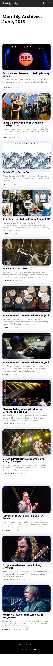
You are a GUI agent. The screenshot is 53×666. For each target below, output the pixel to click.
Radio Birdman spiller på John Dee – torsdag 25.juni (23, 124)
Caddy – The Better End (16, 172)
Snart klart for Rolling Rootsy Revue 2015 (26, 219)
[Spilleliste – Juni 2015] (26, 252)
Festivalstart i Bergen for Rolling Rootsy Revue (25, 74)
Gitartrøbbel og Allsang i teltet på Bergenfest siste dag (22, 410)
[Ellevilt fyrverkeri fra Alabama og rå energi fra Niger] (26, 442)
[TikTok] (26, 649)
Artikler (5, 233)
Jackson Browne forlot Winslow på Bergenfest (22, 616)
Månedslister (7, 280)
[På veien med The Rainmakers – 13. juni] (26, 299)
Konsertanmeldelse (9, 423)
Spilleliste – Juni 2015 (14, 268)
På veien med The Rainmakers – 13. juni (25, 315)
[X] (30, 649)
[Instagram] (22, 649)
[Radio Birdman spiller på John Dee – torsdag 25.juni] (26, 106)
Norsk (4, 184)
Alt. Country (6, 629)
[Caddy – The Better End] (26, 156)
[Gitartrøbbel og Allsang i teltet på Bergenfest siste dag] (26, 393)
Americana (6, 87)
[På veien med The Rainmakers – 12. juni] (26, 346)
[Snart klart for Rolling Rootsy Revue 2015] (26, 203)
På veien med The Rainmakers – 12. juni (25, 362)
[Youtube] (34, 649)
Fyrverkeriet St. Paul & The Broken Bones (22, 517)
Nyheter (5, 137)
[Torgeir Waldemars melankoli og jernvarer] (26, 549)
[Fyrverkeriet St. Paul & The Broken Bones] (26, 499)
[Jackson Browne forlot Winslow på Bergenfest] (26, 598)
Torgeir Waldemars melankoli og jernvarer (21, 566)
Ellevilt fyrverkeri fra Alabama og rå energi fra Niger (23, 460)
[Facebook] (18, 649)
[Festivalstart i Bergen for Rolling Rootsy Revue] (26, 57)
